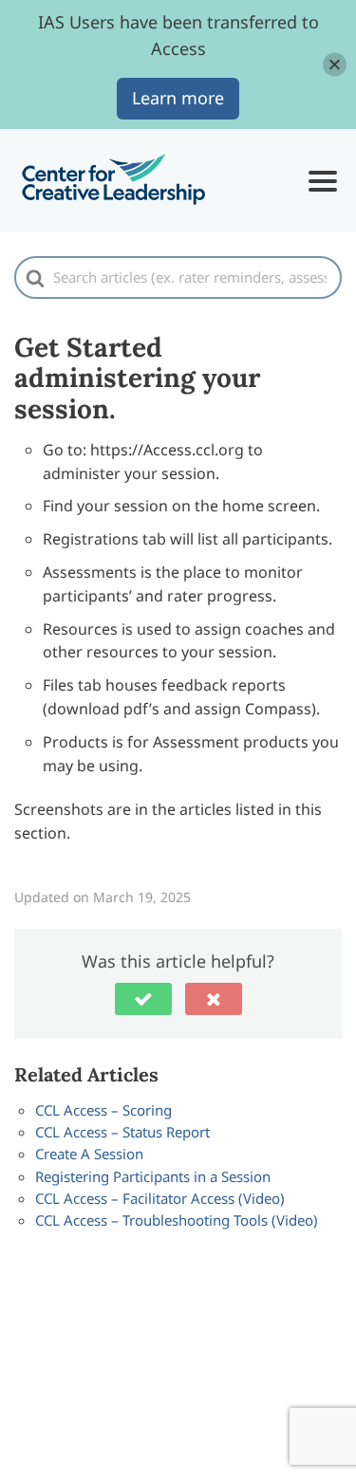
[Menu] (323, 181)
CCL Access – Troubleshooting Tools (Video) (176, 1219)
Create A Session (89, 1153)
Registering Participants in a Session (153, 1176)
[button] (143, 999)
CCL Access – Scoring (103, 1109)
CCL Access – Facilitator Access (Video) (160, 1198)
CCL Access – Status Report (122, 1131)
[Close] (335, 64)
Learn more (178, 97)
